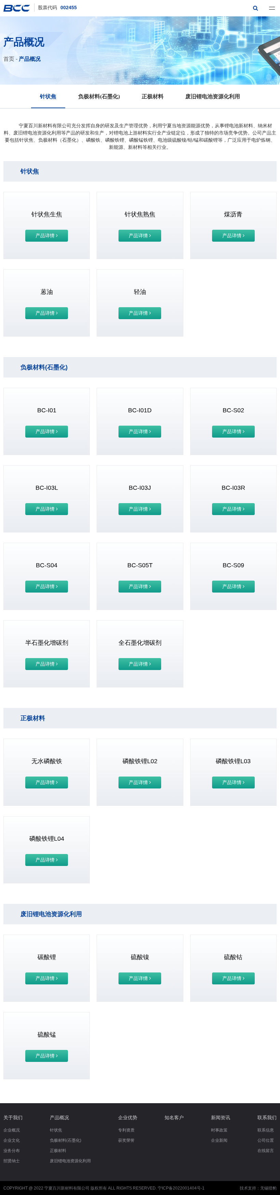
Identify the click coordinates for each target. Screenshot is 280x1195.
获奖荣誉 (126, 1140)
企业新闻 (219, 1140)
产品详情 (46, 235)
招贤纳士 (11, 1160)
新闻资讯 (220, 1117)
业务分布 (11, 1150)
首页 (8, 59)
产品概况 (30, 59)
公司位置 (265, 1140)
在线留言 (265, 1150)
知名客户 (174, 1117)
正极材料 (153, 96)
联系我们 (267, 1117)
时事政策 (219, 1130)
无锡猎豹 (268, 1188)
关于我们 (13, 1117)
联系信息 (265, 1130)
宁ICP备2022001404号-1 (181, 1188)
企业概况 (11, 1130)
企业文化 (11, 1140)
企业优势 (127, 1117)
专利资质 (126, 1130)
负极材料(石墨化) (99, 96)
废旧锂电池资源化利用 (212, 96)
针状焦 (48, 96)
